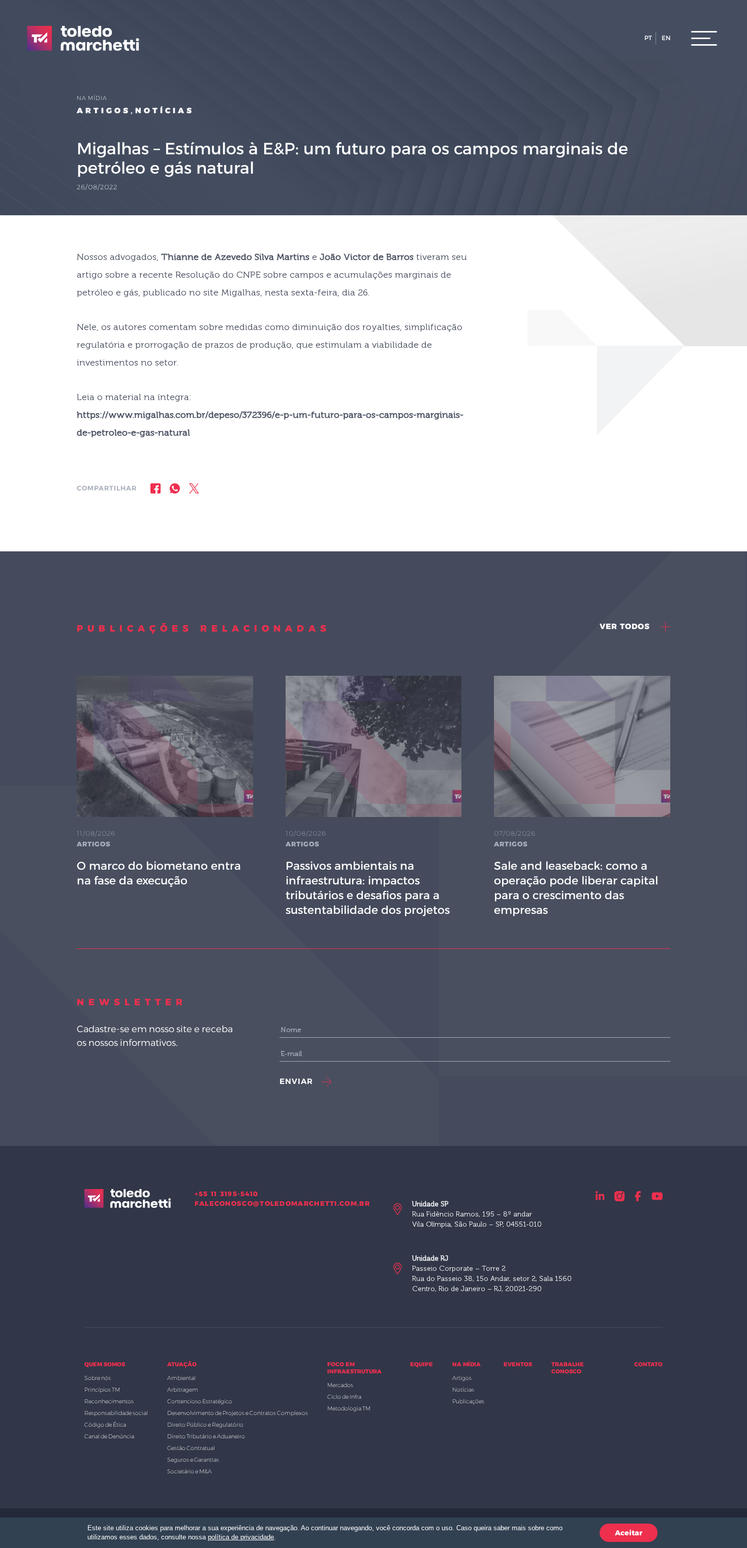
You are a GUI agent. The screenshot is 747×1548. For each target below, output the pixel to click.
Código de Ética (105, 1424)
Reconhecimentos (109, 1401)
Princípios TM (102, 1389)
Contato (648, 1364)
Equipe (421, 1364)
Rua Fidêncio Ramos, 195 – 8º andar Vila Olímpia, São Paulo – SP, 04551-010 (477, 1214)
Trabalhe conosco (567, 1368)
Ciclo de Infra (344, 1396)
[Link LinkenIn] (600, 1196)
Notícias (164, 110)
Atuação (182, 1364)
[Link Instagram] (619, 1196)
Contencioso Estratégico (199, 1401)
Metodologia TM (348, 1408)
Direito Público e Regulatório (205, 1424)
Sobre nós (97, 1377)
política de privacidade (241, 1537)
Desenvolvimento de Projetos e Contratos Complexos (237, 1413)
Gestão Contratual (191, 1448)
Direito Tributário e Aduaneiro (206, 1436)
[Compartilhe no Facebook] (155, 488)
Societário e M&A (189, 1471)
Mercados (340, 1385)
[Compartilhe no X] (194, 488)
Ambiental (181, 1377)
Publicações (468, 1401)
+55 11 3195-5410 (227, 1194)
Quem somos (104, 1364)
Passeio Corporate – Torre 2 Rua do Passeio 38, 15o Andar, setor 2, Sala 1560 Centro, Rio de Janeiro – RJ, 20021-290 (492, 1273)
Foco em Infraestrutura (354, 1368)
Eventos (518, 1364)
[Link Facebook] (638, 1196)
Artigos (104, 110)
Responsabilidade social (116, 1413)
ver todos (626, 626)
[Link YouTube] (657, 1196)
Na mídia (466, 1364)
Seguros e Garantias (193, 1459)
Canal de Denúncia (109, 1436)
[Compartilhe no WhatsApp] (175, 488)
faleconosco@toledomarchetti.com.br (282, 1203)
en (666, 38)
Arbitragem (182, 1389)
